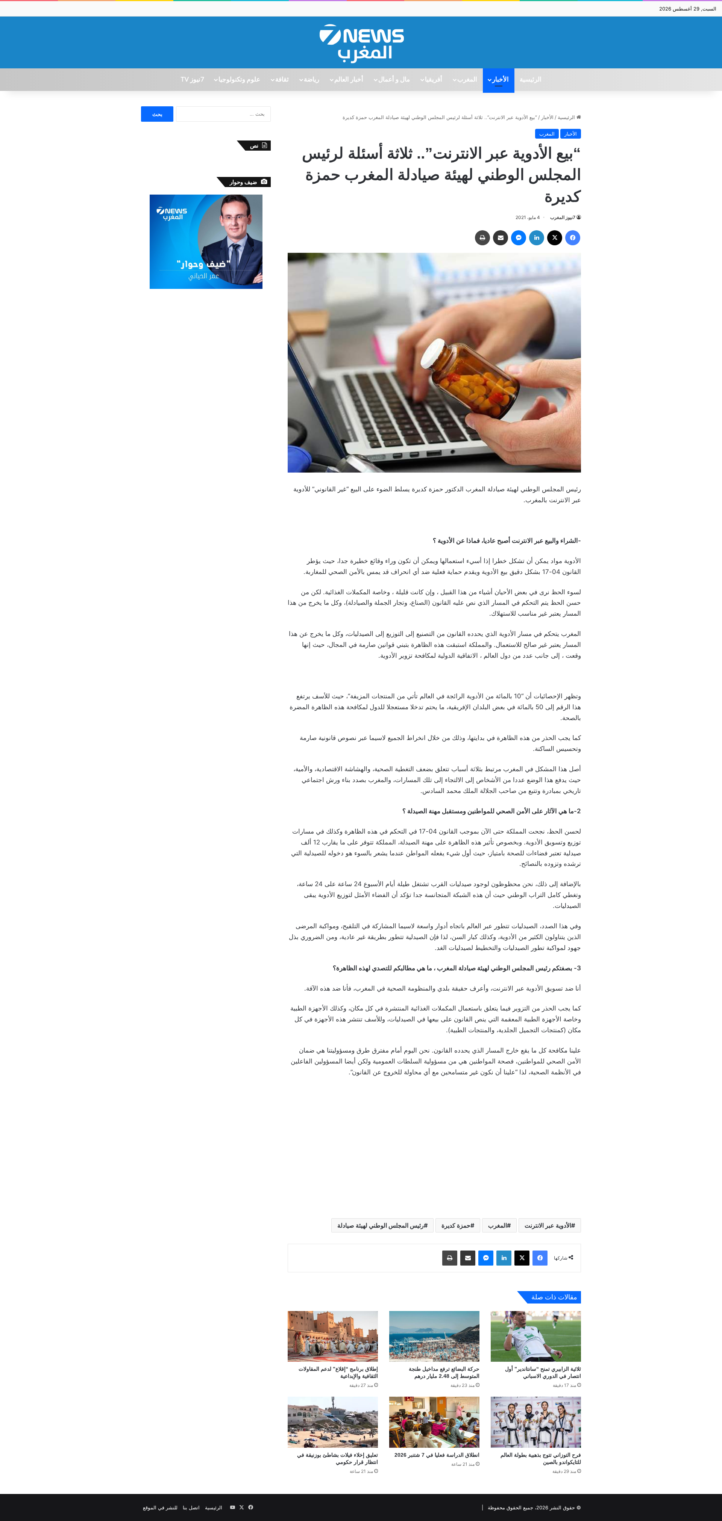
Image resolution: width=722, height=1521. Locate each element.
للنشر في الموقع (160, 1507)
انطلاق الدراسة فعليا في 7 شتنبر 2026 (436, 1455)
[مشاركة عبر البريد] (500, 237)
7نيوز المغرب (562, 217)
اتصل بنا (191, 1507)
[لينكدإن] (536, 237)
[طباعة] (482, 237)
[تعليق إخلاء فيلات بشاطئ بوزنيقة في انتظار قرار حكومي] (333, 1422)
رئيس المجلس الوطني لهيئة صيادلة (380, 1225)
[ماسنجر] (518, 237)
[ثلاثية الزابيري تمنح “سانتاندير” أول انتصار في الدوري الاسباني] (536, 1336)
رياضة (311, 79)
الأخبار (500, 79)
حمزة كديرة (455, 1225)
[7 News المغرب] (361, 42)
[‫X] (554, 237)
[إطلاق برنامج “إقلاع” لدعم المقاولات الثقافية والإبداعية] (333, 1336)
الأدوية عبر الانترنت (548, 1225)
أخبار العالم (348, 79)
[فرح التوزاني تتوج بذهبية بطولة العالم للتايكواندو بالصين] (536, 1422)
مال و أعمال (394, 79)
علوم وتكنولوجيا (239, 79)
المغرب (467, 79)
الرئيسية (531, 79)
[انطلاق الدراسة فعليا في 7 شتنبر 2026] (434, 1422)
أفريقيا (433, 79)
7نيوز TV (192, 79)
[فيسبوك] (572, 237)
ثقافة (282, 79)
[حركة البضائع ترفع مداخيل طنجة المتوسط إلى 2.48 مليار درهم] (434, 1336)
